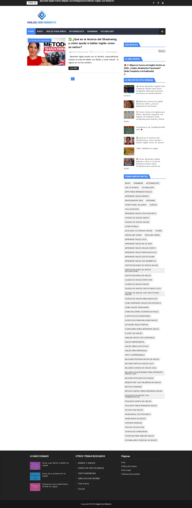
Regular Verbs (152, 235)
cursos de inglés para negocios (141, 299)
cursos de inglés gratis (137, 218)
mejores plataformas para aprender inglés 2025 (144, 373)
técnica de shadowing (41, 41)
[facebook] (154, 3)
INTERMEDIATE (76, 31)
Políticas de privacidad (130, 474)
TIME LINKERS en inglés (147, 148)
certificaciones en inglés (138, 276)
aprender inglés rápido (137, 196)
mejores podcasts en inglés (139, 378)
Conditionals (131, 226)
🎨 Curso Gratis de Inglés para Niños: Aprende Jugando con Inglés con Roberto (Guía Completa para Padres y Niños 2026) (144, 117)
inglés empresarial (134, 342)
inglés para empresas (136, 351)
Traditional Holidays (135, 205)
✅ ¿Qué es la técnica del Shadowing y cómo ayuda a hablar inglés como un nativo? (92, 43)
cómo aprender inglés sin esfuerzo (143, 303)
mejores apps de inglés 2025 (139, 364)
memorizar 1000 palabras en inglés (143, 382)
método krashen (133, 387)
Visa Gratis (83, 484)
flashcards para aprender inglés (142, 329)
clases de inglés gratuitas (138, 280)
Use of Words (132, 188)
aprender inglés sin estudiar (140, 257)
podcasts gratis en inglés (138, 401)
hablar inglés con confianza (140, 338)
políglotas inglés (134, 410)
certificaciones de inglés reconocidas (138, 270)
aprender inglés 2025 (136, 239)
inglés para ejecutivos (137, 346)
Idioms (159, 231)
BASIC (40, 31)
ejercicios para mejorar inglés (141, 320)
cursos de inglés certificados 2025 (143, 288)
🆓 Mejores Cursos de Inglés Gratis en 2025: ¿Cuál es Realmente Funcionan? (149, 103)
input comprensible (135, 355)
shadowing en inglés (135, 419)
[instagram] (158, 3)
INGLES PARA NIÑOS (56, 31)
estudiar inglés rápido (136, 325)
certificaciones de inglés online (141, 265)
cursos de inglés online (137, 222)
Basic (128, 183)
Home (31, 31)
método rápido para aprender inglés (143, 391)
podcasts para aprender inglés (141, 406)
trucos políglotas (134, 427)
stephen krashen (133, 423)
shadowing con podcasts (138, 414)
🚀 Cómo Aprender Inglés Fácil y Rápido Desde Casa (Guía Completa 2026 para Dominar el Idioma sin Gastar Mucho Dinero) (144, 91)
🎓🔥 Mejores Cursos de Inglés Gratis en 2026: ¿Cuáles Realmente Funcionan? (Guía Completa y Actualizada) (144, 68)
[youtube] (163, 3)
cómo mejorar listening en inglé (142, 312)
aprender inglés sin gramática (140, 261)
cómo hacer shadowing (137, 307)
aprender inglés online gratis (140, 248)
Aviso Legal (126, 470)
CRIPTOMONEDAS (87, 473)
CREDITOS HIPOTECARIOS (91, 468)
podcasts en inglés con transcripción (137, 396)
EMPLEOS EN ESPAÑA (89, 478)
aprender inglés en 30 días (138, 244)
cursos (153, 205)
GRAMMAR (92, 31)
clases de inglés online (137, 284)
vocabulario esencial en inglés (141, 440)
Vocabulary (148, 188)
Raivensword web (134, 200)
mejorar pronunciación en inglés (142, 359)
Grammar (138, 183)
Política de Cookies (129, 466)
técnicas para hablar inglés (139, 436)
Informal (150, 200)
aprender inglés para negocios (141, 252)
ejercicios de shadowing (137, 316)
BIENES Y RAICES (86, 463)
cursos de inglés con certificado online (142, 293)
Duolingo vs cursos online (138, 231)
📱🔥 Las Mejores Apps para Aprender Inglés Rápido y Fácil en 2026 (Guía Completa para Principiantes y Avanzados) (97, 3)
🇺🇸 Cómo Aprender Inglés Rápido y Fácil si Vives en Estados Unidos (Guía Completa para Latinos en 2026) (142, 164)
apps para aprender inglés (138, 192)
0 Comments (112, 52)
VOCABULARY (107, 31)
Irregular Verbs (133, 235)
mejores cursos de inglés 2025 (140, 368)
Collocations (132, 209)
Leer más (73, 68)
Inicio (123, 462)
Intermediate (152, 183)
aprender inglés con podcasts (140, 213)
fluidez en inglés (133, 333)
